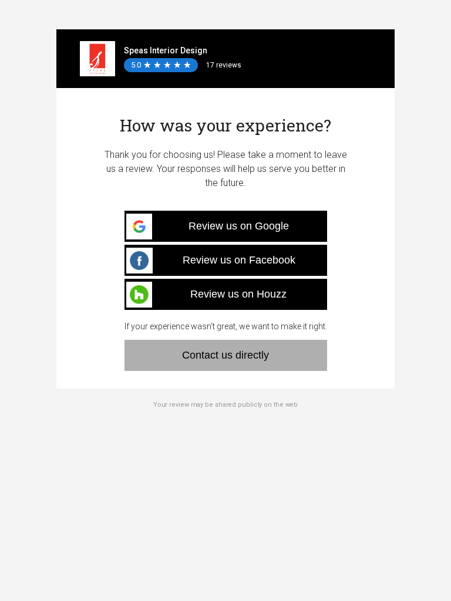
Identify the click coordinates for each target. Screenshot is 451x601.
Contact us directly (225, 355)
